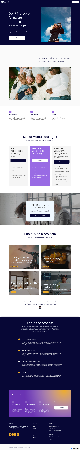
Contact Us (61, 407)
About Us (48, 2)
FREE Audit (75, 2)
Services (53, 2)
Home (43, 2)
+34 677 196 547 (52, 428)
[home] (5, 2)
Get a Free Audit (17, 37)
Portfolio (59, 2)
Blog (64, 2)
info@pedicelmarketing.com (54, 426)
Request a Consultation (40, 215)
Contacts (68, 2)
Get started (18, 160)
